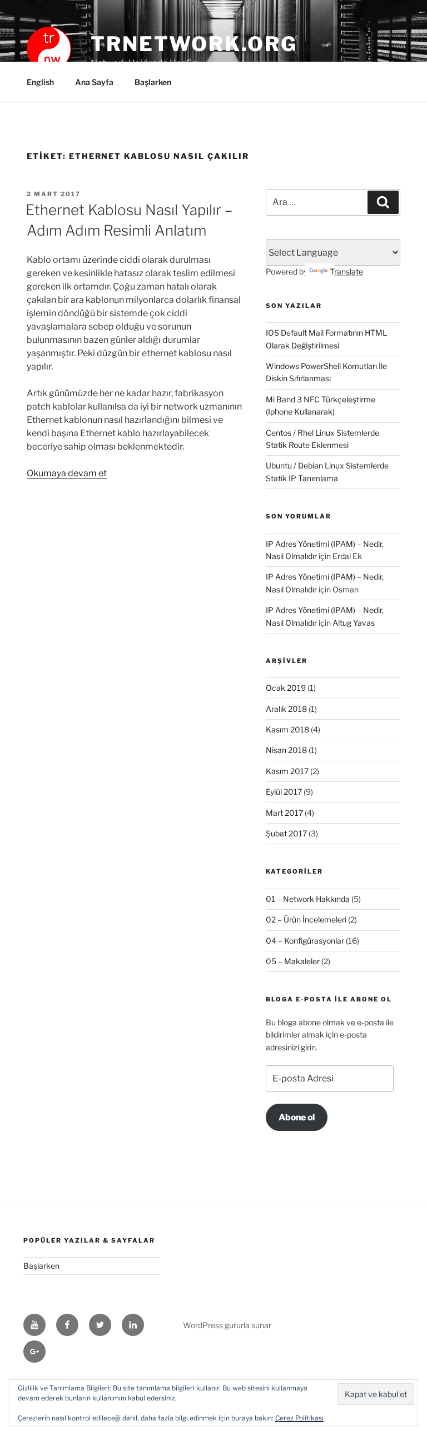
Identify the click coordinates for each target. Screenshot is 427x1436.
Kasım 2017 (287, 771)
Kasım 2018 (287, 729)
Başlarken (153, 82)
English (40, 82)
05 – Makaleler (293, 961)
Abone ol (297, 1117)
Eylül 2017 (284, 791)
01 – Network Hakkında (308, 899)
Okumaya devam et (67, 473)
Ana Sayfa (94, 82)
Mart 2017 (284, 812)
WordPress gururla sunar (227, 1325)
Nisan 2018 (286, 750)
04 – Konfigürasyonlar (305, 940)
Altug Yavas (353, 622)
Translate (346, 271)
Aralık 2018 (286, 709)
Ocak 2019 (286, 687)
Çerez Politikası (299, 1418)
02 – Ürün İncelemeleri (306, 919)
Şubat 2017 (286, 833)
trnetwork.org (194, 44)
